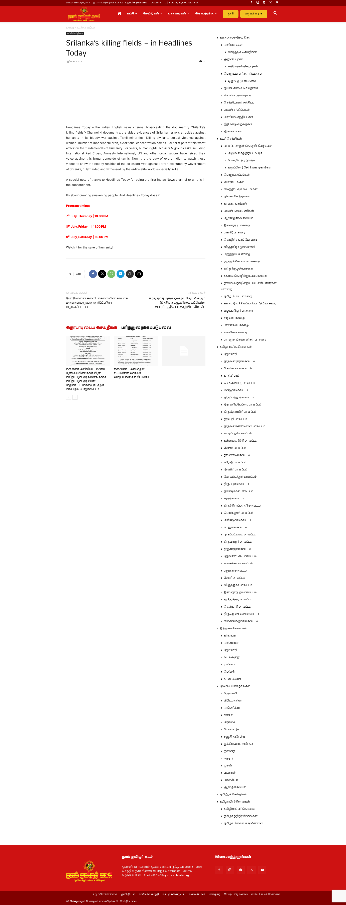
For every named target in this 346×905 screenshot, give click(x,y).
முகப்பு (70, 28)
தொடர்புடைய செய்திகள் (91, 327)
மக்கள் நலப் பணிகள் (239, 211)
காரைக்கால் (232, 679)
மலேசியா (231, 780)
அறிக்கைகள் (233, 45)
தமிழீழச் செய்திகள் (233, 794)
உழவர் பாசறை (234, 318)
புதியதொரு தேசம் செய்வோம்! (181, 2)
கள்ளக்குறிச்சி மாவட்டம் (240, 441)
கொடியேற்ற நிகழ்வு (241, 160)
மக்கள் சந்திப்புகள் (237, 110)
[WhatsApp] (111, 274)
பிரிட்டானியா (233, 700)
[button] (275, 14)
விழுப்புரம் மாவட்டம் (237, 433)
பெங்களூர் (231, 657)
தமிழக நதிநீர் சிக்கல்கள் (240, 816)
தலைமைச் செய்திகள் (235, 37)
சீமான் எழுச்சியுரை (237, 95)
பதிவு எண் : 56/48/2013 (78, 2)
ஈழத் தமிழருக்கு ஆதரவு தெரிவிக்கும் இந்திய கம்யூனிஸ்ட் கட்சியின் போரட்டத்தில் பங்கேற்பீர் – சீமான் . (177, 302)
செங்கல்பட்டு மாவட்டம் (239, 383)
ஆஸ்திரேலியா (235, 787)
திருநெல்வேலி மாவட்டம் (241, 614)
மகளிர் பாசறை (234, 232)
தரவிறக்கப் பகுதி (149, 894)
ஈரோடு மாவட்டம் (235, 462)
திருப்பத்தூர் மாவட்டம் (239, 397)
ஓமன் (228, 765)
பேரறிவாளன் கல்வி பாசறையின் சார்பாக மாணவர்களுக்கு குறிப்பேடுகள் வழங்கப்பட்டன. (97, 302)
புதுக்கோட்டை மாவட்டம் (240, 556)
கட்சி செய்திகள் (75, 33)
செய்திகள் (151, 13)
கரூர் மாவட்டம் (234, 498)
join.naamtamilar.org (177, 875)
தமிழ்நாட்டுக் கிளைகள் (236, 347)
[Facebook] (251, 3)
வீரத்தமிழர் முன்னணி (239, 247)
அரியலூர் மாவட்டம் (237, 520)
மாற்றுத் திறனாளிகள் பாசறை (245, 339)
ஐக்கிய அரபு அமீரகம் (238, 744)
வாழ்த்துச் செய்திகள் (242, 52)
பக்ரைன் (230, 773)
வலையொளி (197, 894)
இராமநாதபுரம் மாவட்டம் (240, 592)
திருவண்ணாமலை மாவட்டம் (244, 426)
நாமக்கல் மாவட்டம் (237, 455)
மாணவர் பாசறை (236, 325)
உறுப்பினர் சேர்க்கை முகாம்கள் (250, 167)
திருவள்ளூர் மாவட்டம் (239, 361)
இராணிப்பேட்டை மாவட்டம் (242, 404)
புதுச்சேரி (230, 354)
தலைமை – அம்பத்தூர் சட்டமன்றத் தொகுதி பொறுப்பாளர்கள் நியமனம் (131, 373)
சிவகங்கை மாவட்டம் (238, 563)
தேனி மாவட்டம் (234, 578)
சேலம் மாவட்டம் (235, 448)
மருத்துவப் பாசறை (237, 254)
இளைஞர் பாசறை (237, 225)
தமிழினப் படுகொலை (239, 809)
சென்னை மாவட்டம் (238, 368)
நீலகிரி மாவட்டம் (235, 469)
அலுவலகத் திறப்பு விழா (245, 153)
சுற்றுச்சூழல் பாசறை (238, 269)
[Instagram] (258, 3)
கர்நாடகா (230, 635)
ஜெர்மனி (230, 693)
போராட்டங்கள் (234, 182)
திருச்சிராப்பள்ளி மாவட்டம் (242, 506)
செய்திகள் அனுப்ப (173, 894)
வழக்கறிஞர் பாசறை (238, 311)
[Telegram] (264, 3)
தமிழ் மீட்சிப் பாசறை (238, 296)
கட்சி (130, 13)
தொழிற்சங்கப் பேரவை (240, 240)
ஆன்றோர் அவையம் (238, 218)
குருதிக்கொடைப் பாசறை (242, 261)
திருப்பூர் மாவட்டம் (236, 484)
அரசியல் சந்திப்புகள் (238, 117)
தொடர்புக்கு (204, 13)
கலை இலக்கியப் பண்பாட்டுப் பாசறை (250, 303)
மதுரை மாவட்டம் (235, 571)
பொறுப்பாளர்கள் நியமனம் (243, 74)
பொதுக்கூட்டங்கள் (237, 175)
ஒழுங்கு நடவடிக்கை (242, 81)
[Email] (139, 274)
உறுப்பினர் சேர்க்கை (105, 894)
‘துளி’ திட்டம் (128, 894)
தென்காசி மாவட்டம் (237, 607)
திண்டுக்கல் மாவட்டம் (238, 491)
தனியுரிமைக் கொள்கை (265, 894)
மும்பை (229, 664)
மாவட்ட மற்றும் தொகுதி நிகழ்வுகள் (248, 146)
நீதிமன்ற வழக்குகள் (238, 124)
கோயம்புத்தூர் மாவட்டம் (240, 477)
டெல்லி (229, 672)
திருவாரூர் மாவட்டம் (238, 542)
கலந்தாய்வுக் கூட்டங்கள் (240, 189)
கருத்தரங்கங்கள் (235, 204)
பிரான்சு (229, 722)
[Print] (130, 274)
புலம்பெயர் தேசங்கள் (235, 686)
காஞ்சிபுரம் (231, 376)
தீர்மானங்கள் (233, 131)
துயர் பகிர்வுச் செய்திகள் (241, 88)
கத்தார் (228, 758)
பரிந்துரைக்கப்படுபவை (146, 327)
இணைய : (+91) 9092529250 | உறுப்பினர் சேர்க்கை (120, 2)
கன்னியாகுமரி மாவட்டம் (241, 621)
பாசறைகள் (177, 13)
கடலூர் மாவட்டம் (235, 527)
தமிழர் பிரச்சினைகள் (235, 802)
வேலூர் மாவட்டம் (236, 390)
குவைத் (229, 751)
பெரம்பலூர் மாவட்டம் (238, 513)
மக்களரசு (156, 2)
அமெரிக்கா (232, 708)
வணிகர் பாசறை (235, 332)
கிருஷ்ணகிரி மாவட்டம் (240, 412)
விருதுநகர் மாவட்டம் (238, 585)
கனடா (228, 715)
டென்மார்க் (231, 729)
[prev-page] (68, 397)
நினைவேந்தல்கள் (237, 196)
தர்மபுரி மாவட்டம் (235, 419)
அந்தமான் (231, 643)
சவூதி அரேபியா (235, 737)
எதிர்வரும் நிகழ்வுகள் (243, 66)
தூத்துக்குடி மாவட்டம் (238, 599)
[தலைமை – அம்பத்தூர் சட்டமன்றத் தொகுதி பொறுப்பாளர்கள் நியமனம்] (136, 351)
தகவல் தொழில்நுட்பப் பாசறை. (245, 276)
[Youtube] (277, 3)
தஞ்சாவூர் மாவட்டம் (237, 549)
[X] (271, 3)
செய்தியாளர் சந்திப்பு (239, 102)
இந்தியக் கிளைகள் (233, 628)
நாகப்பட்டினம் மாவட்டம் (240, 534)
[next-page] (74, 397)
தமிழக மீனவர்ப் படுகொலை (243, 823)
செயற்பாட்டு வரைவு (236, 894)
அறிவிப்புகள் (233, 59)
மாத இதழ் (214, 894)
